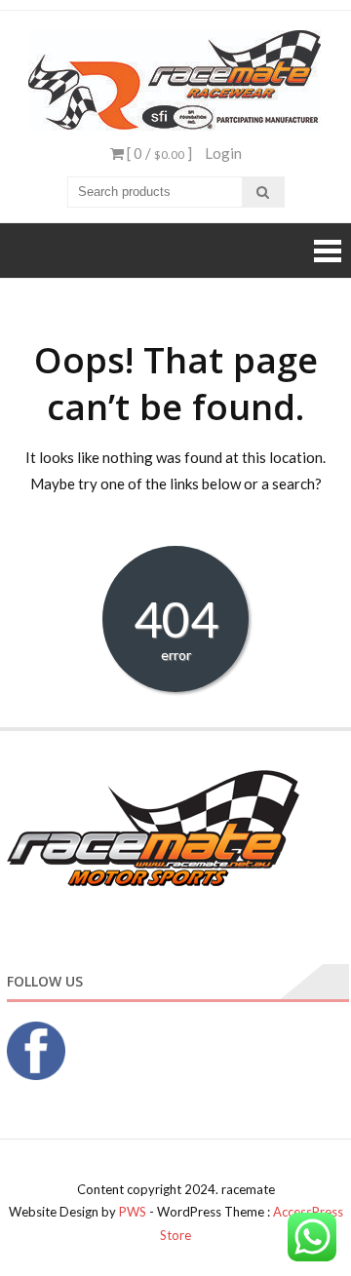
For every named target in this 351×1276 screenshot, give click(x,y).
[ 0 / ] (158, 153)
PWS (132, 1211)
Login (223, 153)
